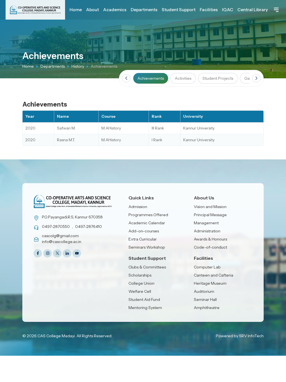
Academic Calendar (146, 222)
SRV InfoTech (251, 335)
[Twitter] (57, 253)
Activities (183, 78)
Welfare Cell (139, 291)
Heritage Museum (210, 283)
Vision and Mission (210, 206)
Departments (52, 66)
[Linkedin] (67, 253)
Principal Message (210, 214)
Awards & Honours (210, 239)
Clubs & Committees (147, 267)
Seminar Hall (205, 299)
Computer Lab (207, 267)
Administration (207, 231)
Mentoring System (145, 307)
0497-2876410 (88, 226)
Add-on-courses (143, 231)
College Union (141, 283)
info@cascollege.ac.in (61, 241)
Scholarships (139, 275)
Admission (137, 206)
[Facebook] (38, 253)
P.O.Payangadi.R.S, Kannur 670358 (72, 217)
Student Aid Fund (144, 299)
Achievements (150, 78)
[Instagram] (47, 253)
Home (28, 66)
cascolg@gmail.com (60, 235)
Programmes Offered (148, 214)
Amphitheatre (207, 307)
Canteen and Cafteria (213, 275)
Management (206, 222)
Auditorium (204, 291)
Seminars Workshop (146, 247)
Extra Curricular (142, 239)
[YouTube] (77, 253)
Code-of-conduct (210, 247)
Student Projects (217, 78)
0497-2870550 (56, 226)
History (78, 66)
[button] (126, 78)
